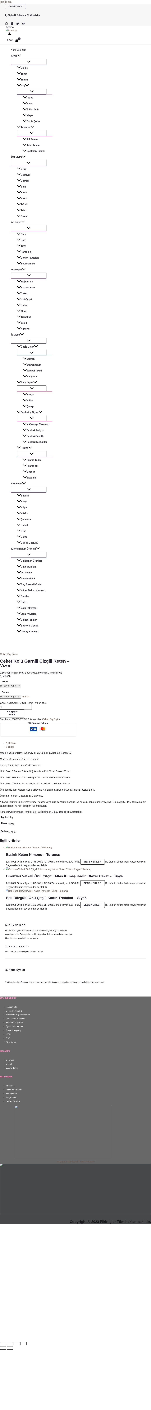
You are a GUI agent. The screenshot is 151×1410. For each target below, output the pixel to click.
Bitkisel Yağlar (29, 620)
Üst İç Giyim (27, 347)
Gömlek (25, 181)
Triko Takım (33, 145)
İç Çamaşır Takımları (38, 424)
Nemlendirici (28, 578)
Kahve (24, 602)
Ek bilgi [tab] (10, 747)
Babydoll (32, 376)
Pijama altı (32, 466)
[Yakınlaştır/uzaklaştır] (3, 1343)
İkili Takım (32, 139)
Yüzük (24, 513)
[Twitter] (17, 24)
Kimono (25, 329)
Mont (23, 311)
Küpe (24, 507)
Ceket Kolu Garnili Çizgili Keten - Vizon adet (23, 703)
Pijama (24, 448)
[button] (15, 6)
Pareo (30, 97)
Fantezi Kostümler (37, 442)
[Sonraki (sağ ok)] (10, 1348)
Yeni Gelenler (18, 50)
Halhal (24, 525)
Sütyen (31, 359)
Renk (5, 681)
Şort (23, 240)
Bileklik (25, 495)
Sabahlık (31, 477)
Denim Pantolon (30, 257)
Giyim (14, 56)
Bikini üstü (33, 109)
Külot (30, 400)
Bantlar (25, 596)
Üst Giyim (16, 157)
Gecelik (31, 472)
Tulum (24, 79)
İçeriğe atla (6, 2)
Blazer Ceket (28, 287)
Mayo (30, 115)
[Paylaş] (17, 1343)
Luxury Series (28, 614)
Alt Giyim (16, 222)
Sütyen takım (34, 365)
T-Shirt (24, 204)
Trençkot (26, 317)
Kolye (24, 501)
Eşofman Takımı (36, 151)
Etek (23, 234)
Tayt (23, 246)
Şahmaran (26, 519)
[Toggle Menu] (28, 62)
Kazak (24, 198)
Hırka (24, 192)
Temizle (25, 696)
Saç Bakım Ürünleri (31, 584)
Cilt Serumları (28, 566)
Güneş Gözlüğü (29, 543)
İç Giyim (15, 334)
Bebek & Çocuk (29, 625)
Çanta (24, 537)
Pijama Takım (34, 460)
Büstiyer (25, 175)
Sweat (24, 216)
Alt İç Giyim (27, 382)
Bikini (30, 103)
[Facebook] (12, 24)
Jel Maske (26, 572)
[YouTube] (23, 24)
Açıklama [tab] (11, 743)
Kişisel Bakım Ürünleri (23, 548)
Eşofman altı (28, 263)
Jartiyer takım (34, 370)
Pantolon (26, 252)
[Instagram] (6, 24)
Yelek (24, 323)
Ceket (24, 293)
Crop (23, 169)
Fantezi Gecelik (35, 436)
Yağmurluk (27, 281)
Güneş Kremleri (29, 631)
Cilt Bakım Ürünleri (31, 561)
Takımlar (25, 127)
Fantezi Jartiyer (35, 430)
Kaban (24, 305)
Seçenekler (92, 861)
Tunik (24, 74)
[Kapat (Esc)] (23, 1343)
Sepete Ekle (12, 713)
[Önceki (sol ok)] (3, 1348)
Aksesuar (16, 483)
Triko (23, 210)
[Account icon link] (9, 34)
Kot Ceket (26, 299)
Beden (5, 692)
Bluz (23, 186)
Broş (23, 531)
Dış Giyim (16, 269)
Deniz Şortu (33, 121)
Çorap (30, 406)
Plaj (23, 85)
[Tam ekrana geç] (10, 1343)
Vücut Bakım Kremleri (33, 590)
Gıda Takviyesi (29, 608)
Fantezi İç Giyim (29, 412)
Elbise (24, 68)
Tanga (30, 394)
